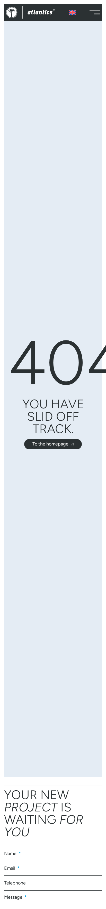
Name (10, 853)
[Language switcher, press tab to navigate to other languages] (72, 12)
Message (13, 896)
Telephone (15, 883)
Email (10, 868)
